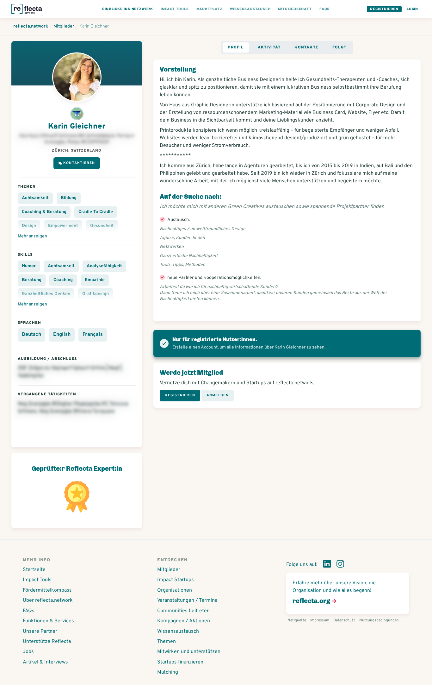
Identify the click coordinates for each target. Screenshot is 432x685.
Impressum (319, 620)
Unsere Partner (40, 631)
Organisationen (174, 590)
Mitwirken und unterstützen (188, 652)
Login (412, 9)
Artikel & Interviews (45, 662)
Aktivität (269, 47)
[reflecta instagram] (340, 565)
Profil (236, 47)
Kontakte (306, 47)
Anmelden (218, 395)
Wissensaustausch (178, 631)
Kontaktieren (79, 163)
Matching (167, 672)
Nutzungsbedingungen (379, 620)
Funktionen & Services (48, 621)
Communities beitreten (183, 611)
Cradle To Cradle (95, 212)
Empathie (95, 280)
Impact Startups (175, 580)
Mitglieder (168, 570)
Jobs (28, 652)
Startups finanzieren (180, 662)
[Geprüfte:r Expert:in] (76, 115)
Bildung (69, 198)
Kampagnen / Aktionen (183, 621)
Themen (166, 641)
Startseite (34, 570)
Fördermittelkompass (47, 590)
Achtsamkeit (35, 198)
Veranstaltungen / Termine (187, 600)
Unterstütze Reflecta (47, 641)
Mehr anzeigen (32, 236)
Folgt (339, 47)
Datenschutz (344, 620)
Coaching (63, 280)
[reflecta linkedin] (327, 565)
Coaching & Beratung (44, 212)
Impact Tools (37, 580)
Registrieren (384, 9)
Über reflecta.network (48, 600)
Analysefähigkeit (104, 266)
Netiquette (296, 620)
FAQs (28, 611)
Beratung (31, 280)
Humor (29, 266)
